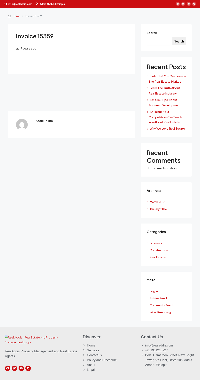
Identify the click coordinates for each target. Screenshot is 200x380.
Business (156, 243)
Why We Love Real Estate (167, 128)
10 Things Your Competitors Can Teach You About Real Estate (165, 117)
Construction (159, 250)
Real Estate (158, 257)
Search (152, 32)
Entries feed (158, 298)
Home (16, 16)
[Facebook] (178, 4)
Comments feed (161, 305)
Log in (154, 291)
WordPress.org (160, 312)
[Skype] (194, 4)
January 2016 (158, 209)
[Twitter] (183, 4)
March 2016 (157, 202)
